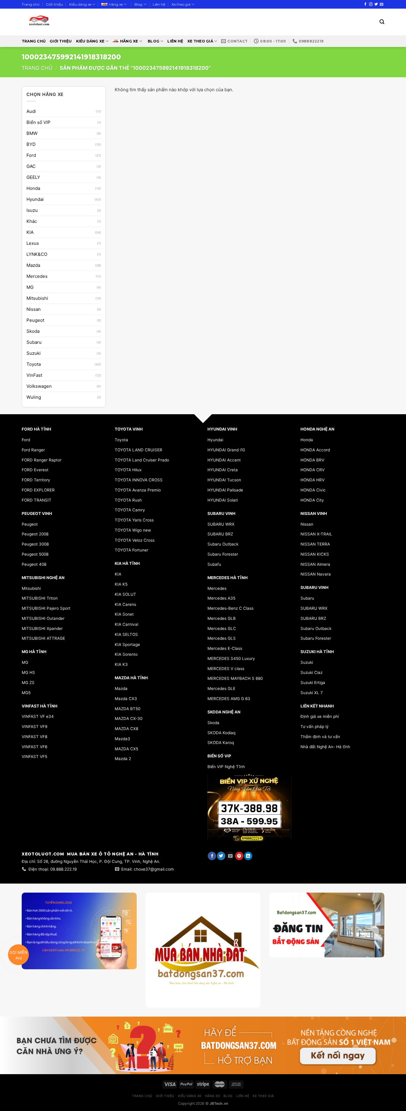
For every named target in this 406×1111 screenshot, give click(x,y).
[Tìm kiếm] (382, 22)
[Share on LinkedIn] (248, 856)
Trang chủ (31, 4)
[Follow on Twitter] (376, 4)
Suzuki (33, 353)
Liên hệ (159, 4)
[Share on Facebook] (212, 856)
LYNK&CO (36, 254)
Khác (31, 221)
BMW (31, 133)
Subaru (34, 342)
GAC (31, 166)
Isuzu (32, 210)
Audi (31, 111)
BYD (31, 144)
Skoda (33, 331)
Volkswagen (39, 386)
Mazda (33, 265)
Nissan (33, 309)
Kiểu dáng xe (80, 4)
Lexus (32, 243)
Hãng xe (116, 4)
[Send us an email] (381, 4)
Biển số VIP (38, 122)
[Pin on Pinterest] (239, 856)
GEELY (33, 177)
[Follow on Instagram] (370, 4)
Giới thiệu (54, 4)
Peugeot (35, 320)
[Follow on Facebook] (365, 4)
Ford (31, 155)
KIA (30, 232)
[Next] (374, 941)
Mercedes (37, 276)
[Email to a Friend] (230, 856)
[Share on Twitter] (221, 856)
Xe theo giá (181, 4)
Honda (33, 188)
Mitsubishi (37, 298)
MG (30, 287)
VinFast (34, 375)
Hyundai (35, 199)
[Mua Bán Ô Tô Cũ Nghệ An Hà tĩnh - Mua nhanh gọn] (57, 22)
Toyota (33, 364)
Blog (138, 4)
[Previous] (279, 941)
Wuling (33, 397)
